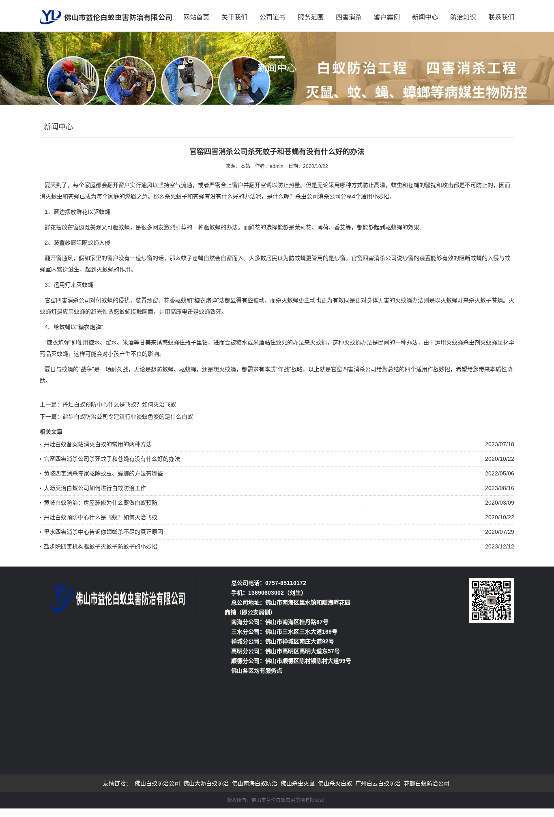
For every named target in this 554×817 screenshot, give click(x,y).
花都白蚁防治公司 (426, 783)
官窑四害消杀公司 (374, 258)
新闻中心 (425, 17)
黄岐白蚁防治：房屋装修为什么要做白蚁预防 (100, 502)
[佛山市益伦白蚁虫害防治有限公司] (106, 14)
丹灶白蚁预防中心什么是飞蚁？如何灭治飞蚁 (119, 404)
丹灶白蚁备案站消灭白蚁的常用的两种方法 (98, 444)
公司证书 (273, 17)
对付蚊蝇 (101, 300)
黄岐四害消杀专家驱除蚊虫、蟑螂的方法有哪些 (103, 473)
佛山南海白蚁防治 (254, 783)
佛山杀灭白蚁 (335, 783)
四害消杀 (349, 17)
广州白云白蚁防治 (378, 783)
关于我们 (234, 17)
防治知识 (463, 17)
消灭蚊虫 (51, 196)
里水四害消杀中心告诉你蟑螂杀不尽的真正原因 (103, 532)
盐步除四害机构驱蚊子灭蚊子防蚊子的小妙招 (100, 546)
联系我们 (501, 17)
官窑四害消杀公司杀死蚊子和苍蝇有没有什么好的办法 (112, 459)
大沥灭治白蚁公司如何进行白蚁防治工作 (95, 488)
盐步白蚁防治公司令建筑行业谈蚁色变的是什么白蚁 (127, 416)
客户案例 (387, 17)
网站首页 (196, 17)
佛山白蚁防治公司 (157, 783)
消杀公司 (329, 196)
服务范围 (311, 17)
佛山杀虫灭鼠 (298, 783)
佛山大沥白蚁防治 (206, 783)
